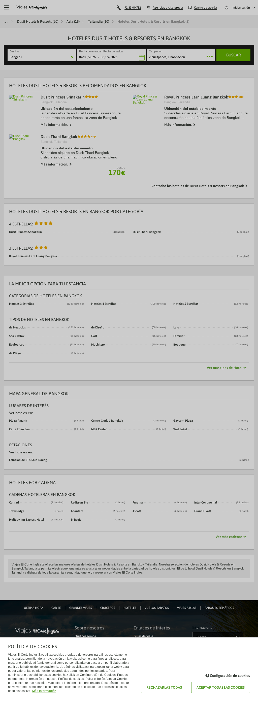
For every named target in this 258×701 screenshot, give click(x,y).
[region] (129, 350)
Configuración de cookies (230, 676)
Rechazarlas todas (164, 687)
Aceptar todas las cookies (221, 687)
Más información (44, 691)
